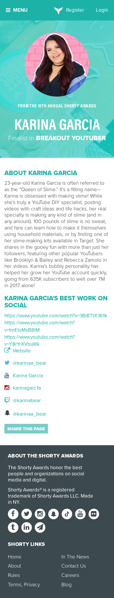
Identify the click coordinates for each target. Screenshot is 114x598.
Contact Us (73, 566)
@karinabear (26, 400)
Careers (70, 575)
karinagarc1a (26, 388)
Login (102, 10)
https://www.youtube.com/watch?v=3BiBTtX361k (55, 316)
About (14, 566)
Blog (66, 585)
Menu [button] (20, 10)
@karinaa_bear (28, 363)
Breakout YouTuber (71, 138)
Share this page (26, 428)
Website (21, 351)
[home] (57, 10)
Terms (14, 585)
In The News (75, 557)
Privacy (32, 585)
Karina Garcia (27, 376)
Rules (14, 575)
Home (14, 557)
